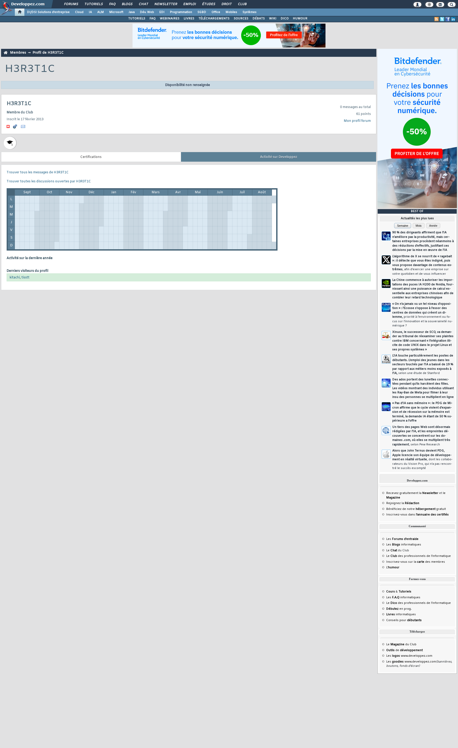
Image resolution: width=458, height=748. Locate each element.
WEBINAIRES (169, 18)
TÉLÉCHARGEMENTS (214, 18)
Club (242, 4)
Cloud (79, 12)
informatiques (401, 614)
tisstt (25, 278)
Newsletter (165, 4)
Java (132, 12)
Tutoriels (93, 4)
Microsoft (116, 12)
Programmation (181, 12)
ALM (100, 12)
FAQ (112, 4)
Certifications (91, 157)
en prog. (399, 609)
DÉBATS (259, 18)
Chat (143, 4)
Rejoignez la (402, 503)
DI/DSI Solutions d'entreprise (48, 12)
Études (208, 4)
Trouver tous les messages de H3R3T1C (38, 172)
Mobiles (231, 12)
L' (392, 567)
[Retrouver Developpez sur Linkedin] (453, 19)
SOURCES (241, 18)
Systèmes (250, 12)
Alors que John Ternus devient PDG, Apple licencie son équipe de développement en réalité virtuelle (422, 459)
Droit (226, 4)
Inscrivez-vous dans (417, 515)
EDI (162, 12)
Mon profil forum (357, 121)
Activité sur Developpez (278, 157)
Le (391, 550)
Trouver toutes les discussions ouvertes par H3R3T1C (49, 181)
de (404, 650)
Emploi (189, 4)
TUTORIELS (136, 18)
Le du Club (401, 644)
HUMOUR (300, 18)
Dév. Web (147, 12)
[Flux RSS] (436, 19)
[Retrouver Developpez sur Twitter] (442, 19)
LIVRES (189, 18)
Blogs (127, 4)
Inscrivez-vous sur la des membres (415, 562)
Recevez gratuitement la (412, 493)
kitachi (15, 278)
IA (90, 12)
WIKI (272, 18)
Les (402, 539)
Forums (70, 4)
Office (216, 12)
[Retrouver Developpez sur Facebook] (448, 19)
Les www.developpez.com (409, 656)
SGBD (201, 12)
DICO (285, 18)
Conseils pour (404, 620)
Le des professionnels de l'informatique (418, 556)
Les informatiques (403, 545)
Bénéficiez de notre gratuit (416, 509)
